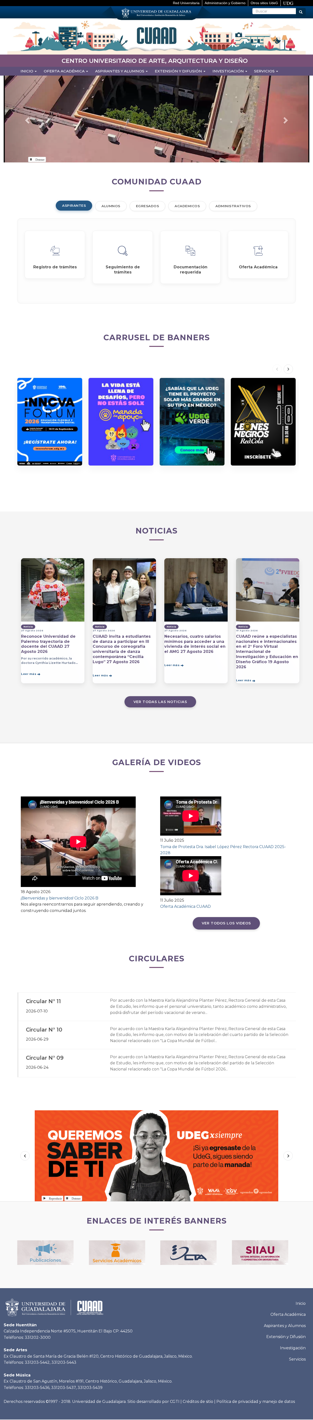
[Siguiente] (288, 369)
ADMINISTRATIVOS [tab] (233, 206)
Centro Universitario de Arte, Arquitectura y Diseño (155, 60)
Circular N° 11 (43, 1001)
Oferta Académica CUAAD (185, 906)
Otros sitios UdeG (264, 3)
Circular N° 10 (44, 1029)
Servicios (265, 71)
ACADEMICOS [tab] (187, 206)
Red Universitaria (186, 3)
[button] (27, 119)
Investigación (228, 71)
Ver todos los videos (226, 923)
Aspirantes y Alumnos (120, 71)
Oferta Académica (288, 1314)
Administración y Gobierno (225, 3)
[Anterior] (277, 369)
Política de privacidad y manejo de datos (255, 1401)
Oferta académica (65, 71)
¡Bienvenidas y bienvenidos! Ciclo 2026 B (59, 898)
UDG (288, 3)
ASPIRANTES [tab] (74, 205)
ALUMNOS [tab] (110, 206)
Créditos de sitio (198, 1401)
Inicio (27, 71)
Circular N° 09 (45, 1058)
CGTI (174, 1401)
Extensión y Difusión (179, 71)
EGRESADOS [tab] (147, 206)
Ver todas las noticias (160, 702)
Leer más (28, 674)
